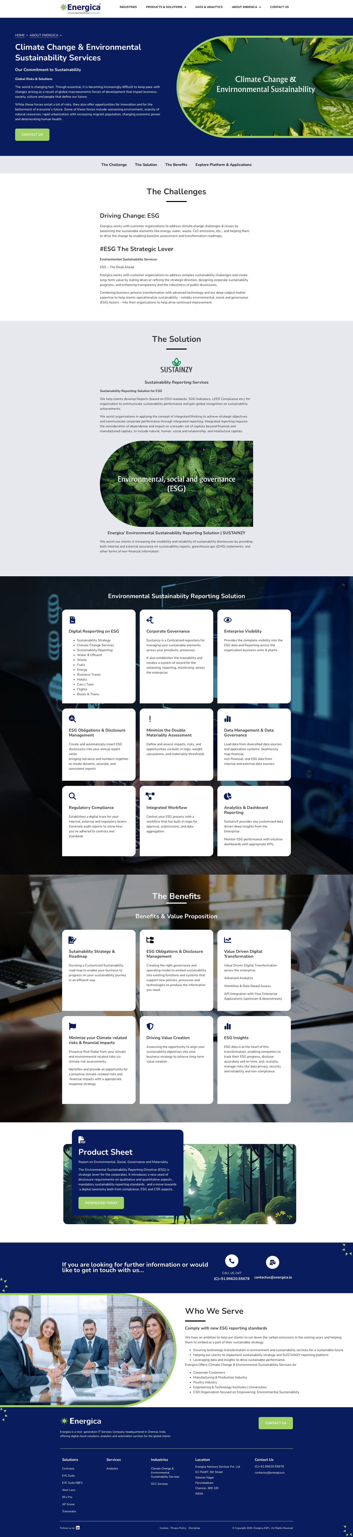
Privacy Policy (178, 1528)
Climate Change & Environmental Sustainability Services (165, 1473)
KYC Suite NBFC (72, 1483)
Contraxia (68, 1468)
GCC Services (159, 1484)
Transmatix (69, 1511)
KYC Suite (68, 1476)
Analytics (112, 1468)
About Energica (244, 7)
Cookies (164, 1528)
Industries (128, 7)
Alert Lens (68, 1490)
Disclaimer (194, 1528)
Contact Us (279, 7)
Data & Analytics (209, 7)
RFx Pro (67, 1497)
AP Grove (68, 1504)
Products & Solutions (164, 7)
